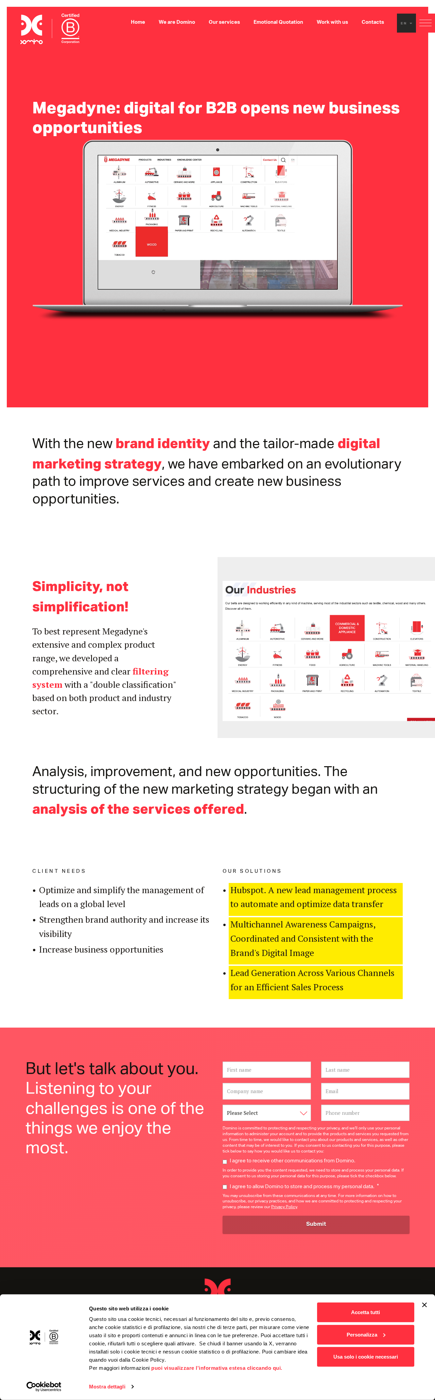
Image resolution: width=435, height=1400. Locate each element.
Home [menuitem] (138, 23)
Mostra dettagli (107, 1386)
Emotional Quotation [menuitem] (278, 23)
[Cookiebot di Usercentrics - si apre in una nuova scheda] (44, 1387)
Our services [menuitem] (224, 23)
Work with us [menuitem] (332, 23)
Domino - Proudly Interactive (217, 1291)
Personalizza (362, 1334)
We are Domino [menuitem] (177, 23)
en (405, 23)
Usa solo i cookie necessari (365, 1357)
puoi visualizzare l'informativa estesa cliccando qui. (216, 1368)
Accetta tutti (365, 1312)
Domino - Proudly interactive (50, 29)
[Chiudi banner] (424, 1305)
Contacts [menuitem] (373, 23)
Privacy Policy (284, 1207)
